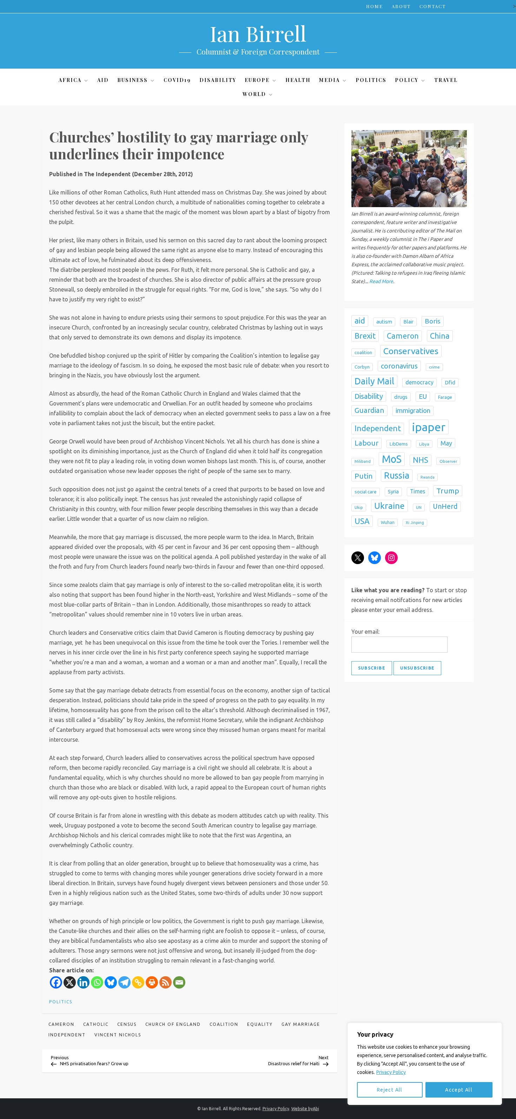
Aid (103, 80)
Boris (433, 321)
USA (362, 521)
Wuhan (388, 522)
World (254, 94)
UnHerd (445, 506)
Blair (408, 322)
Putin (364, 476)
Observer (448, 461)
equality (260, 1024)
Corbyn (362, 367)
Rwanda (428, 477)
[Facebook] (56, 982)
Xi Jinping (415, 522)
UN (419, 507)
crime (434, 367)
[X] (70, 982)
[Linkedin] (83, 982)
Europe (257, 80)
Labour (366, 443)
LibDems (399, 444)
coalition (224, 1024)
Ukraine (389, 506)
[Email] (179, 982)
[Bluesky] (111, 982)
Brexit (365, 335)
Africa (70, 80)
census (127, 1024)
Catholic (95, 1024)
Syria (393, 491)
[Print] (152, 982)
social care (366, 491)
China (440, 335)
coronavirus (399, 366)
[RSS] (165, 982)
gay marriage (301, 1024)
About (401, 6)
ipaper (428, 427)
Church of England (173, 1024)
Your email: (365, 631)
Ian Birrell (258, 33)
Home (374, 6)
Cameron (61, 1024)
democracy (419, 382)
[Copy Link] (138, 982)
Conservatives (410, 351)
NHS (420, 460)
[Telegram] (124, 982)
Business (132, 80)
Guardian (369, 410)
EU (423, 396)
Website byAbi (305, 1108)
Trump (447, 490)
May (446, 443)
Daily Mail (374, 381)
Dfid (450, 382)
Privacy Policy (391, 1072)
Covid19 (177, 80)
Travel (446, 80)
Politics (371, 80)
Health (298, 80)
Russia (396, 475)
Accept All (458, 1090)
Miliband (363, 461)
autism (384, 322)
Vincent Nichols (117, 1034)
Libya (424, 444)
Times (417, 491)
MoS (392, 459)
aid (360, 320)
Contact (432, 6)
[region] (425, 1064)
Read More (381, 281)
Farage (445, 397)
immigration (413, 410)
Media (329, 80)
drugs (401, 397)
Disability (217, 80)
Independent (67, 1034)
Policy (406, 80)
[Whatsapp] (97, 982)
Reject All (390, 1090)
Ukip (359, 507)
